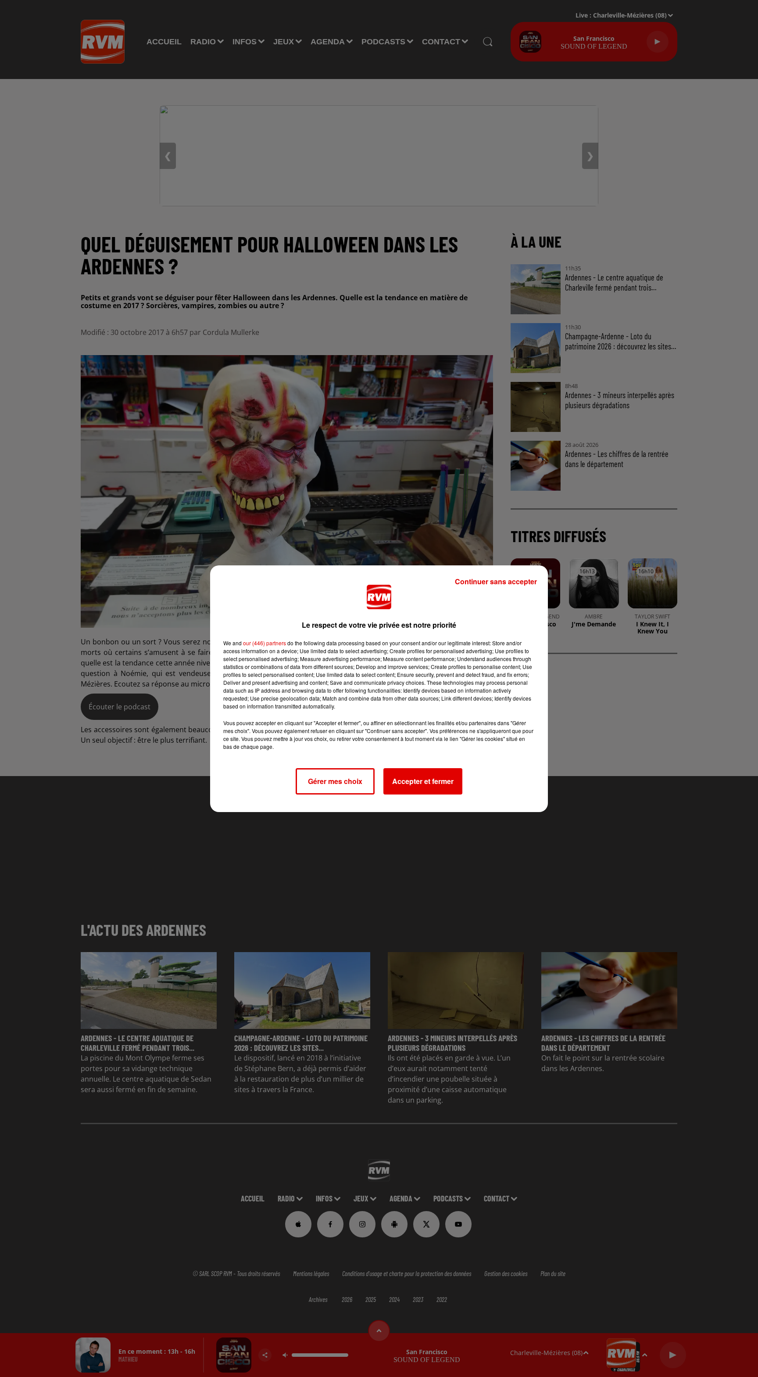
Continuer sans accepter (496, 581)
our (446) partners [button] (264, 643)
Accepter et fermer (423, 781)
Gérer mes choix (335, 781)
